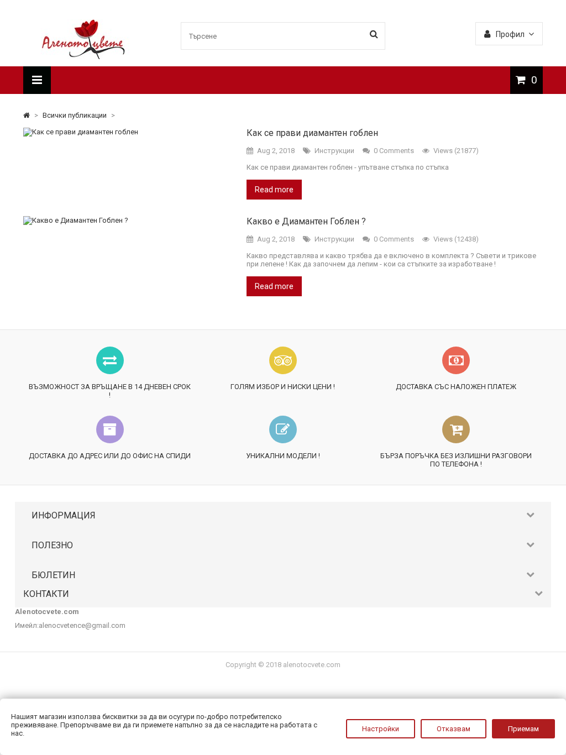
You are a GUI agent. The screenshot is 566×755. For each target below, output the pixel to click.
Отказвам (453, 729)
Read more (274, 189)
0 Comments (394, 150)
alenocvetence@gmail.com (82, 625)
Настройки (380, 729)
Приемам (523, 729)
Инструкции (334, 150)
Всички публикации (75, 115)
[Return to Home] (27, 115)
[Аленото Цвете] (83, 57)
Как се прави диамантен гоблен (312, 133)
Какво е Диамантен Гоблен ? (306, 221)
